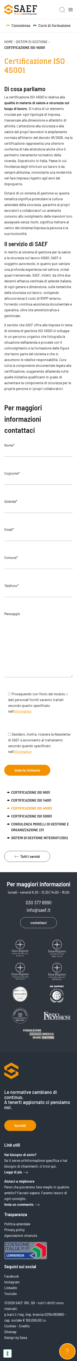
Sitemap (10, 1331)
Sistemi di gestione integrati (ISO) (39, 837)
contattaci (38, 922)
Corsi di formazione (54, 25)
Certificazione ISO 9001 (30, 792)
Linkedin (10, 1287)
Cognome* (12, 473)
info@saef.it (38, 910)
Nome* (9, 445)
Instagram (11, 1282)
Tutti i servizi (30, 856)
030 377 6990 (39, 902)
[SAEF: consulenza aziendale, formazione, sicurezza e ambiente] (20, 9)
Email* (9, 529)
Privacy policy (14, 1229)
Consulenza (21, 25)
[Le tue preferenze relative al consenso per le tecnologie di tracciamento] (7, 1353)
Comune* (11, 557)
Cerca (62, 10)
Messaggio (12, 613)
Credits (24, 1325)
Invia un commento (19, 1204)
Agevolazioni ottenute (20, 1235)
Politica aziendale (17, 1223)
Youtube (10, 1293)
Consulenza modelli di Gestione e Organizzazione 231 (40, 827)
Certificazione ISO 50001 (31, 816)
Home (8, 41)
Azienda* (10, 501)
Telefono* (11, 585)
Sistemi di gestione (31, 41)
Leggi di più (13, 1172)
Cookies (10, 1325)
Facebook (11, 1276)
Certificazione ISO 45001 (31, 808)
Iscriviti (20, 1125)
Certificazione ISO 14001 (31, 800)
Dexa (23, 1337)
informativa (22, 711)
